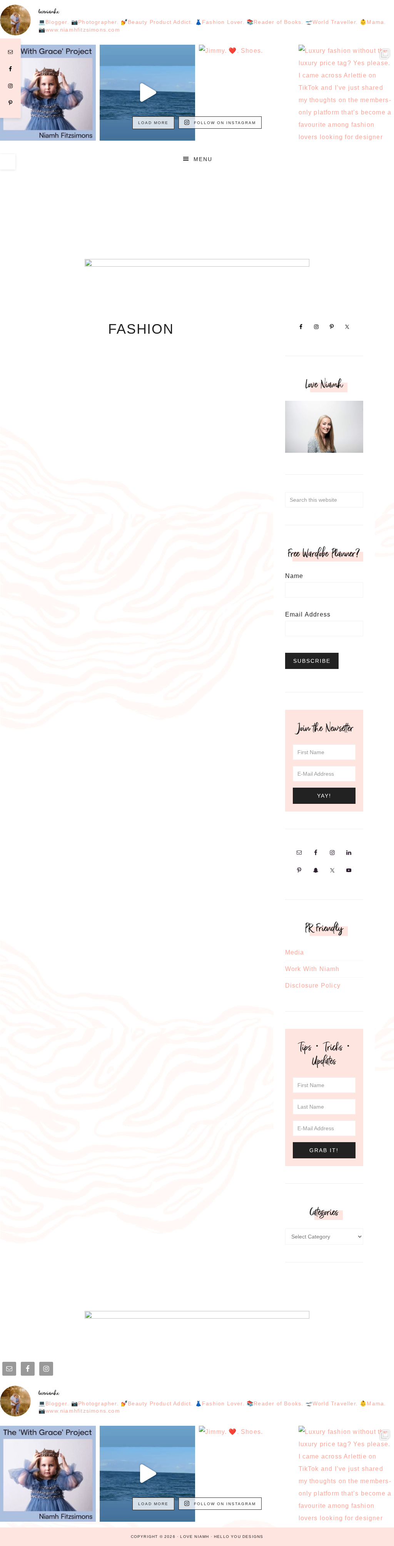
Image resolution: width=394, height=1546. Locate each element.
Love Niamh (197, 201)
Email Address (308, 614)
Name (294, 576)
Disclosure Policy (313, 985)
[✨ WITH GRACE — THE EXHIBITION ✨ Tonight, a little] (48, 93)
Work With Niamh (312, 969)
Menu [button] (203, 159)
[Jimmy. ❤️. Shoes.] (247, 93)
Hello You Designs (238, 1536)
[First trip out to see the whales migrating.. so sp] (147, 93)
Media (294, 952)
